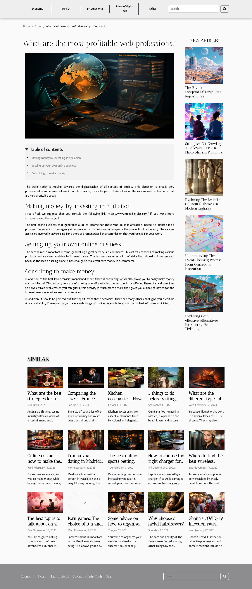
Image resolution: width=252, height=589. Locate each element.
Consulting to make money (48, 173)
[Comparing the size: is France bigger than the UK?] (85, 377)
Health (66, 8)
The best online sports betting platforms (122, 461)
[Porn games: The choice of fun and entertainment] (85, 502)
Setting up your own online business (54, 165)
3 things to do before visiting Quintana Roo (162, 399)
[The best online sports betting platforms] (126, 439)
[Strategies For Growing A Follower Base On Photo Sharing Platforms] (204, 121)
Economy (37, 8)
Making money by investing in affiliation (56, 158)
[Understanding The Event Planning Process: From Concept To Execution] (204, 233)
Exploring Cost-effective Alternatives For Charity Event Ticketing (201, 322)
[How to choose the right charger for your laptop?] (166, 439)
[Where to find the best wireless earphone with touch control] (207, 439)
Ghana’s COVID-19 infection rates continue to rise (206, 524)
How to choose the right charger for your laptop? (166, 461)
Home (26, 26)
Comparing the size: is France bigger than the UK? (82, 401)
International (95, 8)
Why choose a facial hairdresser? (166, 521)
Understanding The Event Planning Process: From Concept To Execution (203, 262)
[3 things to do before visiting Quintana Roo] (166, 377)
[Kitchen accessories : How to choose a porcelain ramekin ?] (126, 377)
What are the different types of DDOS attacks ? (205, 399)
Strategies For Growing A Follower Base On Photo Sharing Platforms (203, 148)
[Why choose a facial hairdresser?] (166, 502)
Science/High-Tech (124, 8)
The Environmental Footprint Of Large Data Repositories (203, 92)
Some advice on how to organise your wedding (123, 524)
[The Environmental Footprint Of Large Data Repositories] (204, 65)
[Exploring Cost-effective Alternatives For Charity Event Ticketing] (204, 293)
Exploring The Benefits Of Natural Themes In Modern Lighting (202, 204)
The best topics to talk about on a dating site (43, 524)
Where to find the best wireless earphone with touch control (206, 464)
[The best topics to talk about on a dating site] (45, 502)
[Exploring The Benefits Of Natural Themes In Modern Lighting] (204, 177)
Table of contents (46, 149)
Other (152, 8)
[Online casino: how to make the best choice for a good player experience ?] (45, 439)
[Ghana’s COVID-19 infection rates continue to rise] (207, 502)
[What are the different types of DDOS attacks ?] (207, 377)
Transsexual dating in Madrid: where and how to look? (84, 464)
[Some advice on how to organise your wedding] (126, 502)
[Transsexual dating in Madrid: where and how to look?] (85, 439)
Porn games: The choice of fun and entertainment (85, 524)
